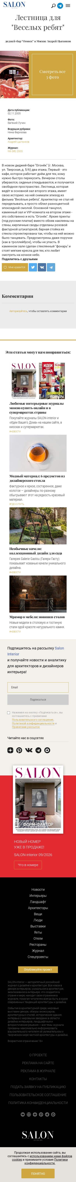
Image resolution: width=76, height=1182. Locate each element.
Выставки (38, 926)
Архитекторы (38, 908)
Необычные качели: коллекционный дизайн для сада (35, 550)
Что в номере (28, 865)
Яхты (38, 932)
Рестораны (38, 944)
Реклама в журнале (38, 1071)
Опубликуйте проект (38, 969)
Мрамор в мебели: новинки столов (37, 617)
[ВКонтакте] (42, 267)
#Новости (15, 431)
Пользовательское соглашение (38, 1095)
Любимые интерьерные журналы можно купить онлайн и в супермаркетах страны (36, 408)
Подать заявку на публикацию (38, 1087)
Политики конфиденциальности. (46, 1161)
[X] (33, 267)
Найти (53, 6)
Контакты (38, 1079)
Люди (38, 920)
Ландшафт (38, 902)
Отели (38, 938)
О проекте (38, 1055)
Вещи (38, 914)
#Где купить (16, 504)
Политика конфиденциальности (38, 1103)
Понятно (38, 1174)
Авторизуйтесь (18, 311)
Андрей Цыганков (18, 141)
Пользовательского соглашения (32, 719)
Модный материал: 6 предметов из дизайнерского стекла (37, 478)
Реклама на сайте (38, 1063)
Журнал (38, 951)
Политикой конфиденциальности (33, 723)
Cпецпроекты (38, 957)
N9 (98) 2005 (15, 151)
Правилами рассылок (26, 726)
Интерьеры (38, 896)
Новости (38, 889)
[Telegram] (51, 267)
